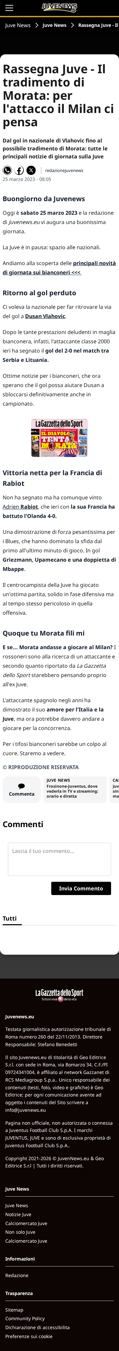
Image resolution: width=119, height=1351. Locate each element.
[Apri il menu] (9, 8)
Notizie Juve (18, 1214)
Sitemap (14, 1310)
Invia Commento (81, 888)
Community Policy (25, 1318)
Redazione (16, 1275)
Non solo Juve (20, 1232)
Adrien (20, 506)
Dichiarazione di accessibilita (37, 1327)
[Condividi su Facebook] (19, 170)
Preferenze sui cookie (29, 1336)
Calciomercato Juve (26, 1223)
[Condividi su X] (31, 170)
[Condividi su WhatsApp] (7, 170)
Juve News (18, 25)
